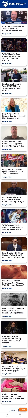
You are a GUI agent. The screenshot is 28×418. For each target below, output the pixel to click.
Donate (23, 409)
